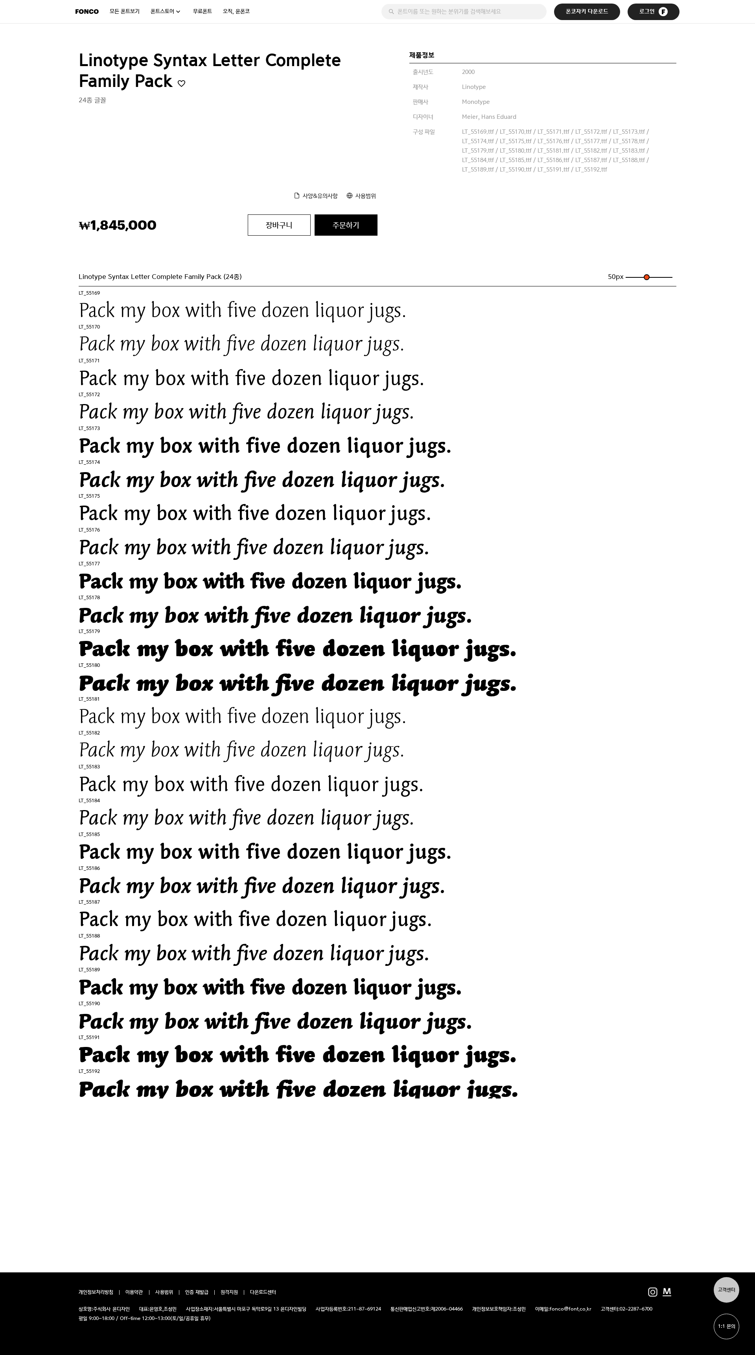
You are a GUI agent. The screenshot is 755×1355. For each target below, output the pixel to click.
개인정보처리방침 (96, 1292)
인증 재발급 (196, 1292)
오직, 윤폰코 (236, 11)
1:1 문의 (726, 1326)
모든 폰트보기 (125, 11)
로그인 (647, 11)
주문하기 (346, 225)
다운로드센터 (263, 1292)
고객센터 (726, 1290)
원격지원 (229, 1292)
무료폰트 (202, 11)
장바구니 (279, 225)
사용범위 (365, 195)
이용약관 (134, 1292)
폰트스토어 (162, 11)
